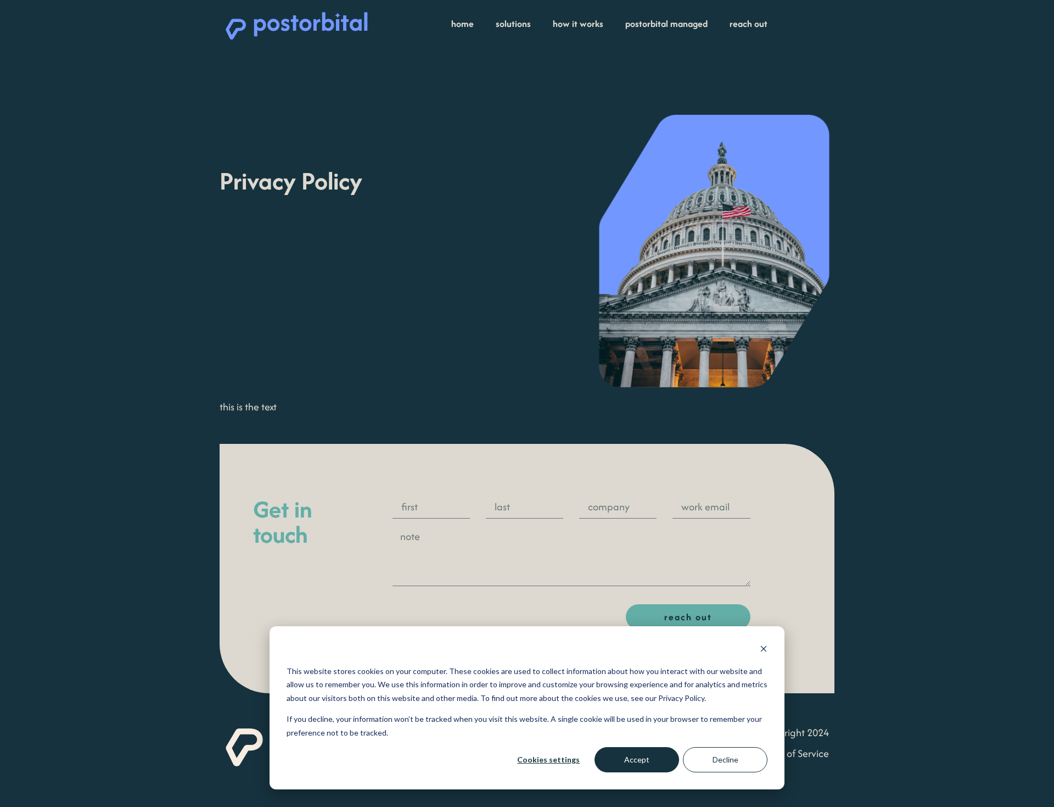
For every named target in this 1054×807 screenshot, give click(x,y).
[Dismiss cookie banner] (763, 650)
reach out (748, 23)
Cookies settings (548, 759)
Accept (636, 759)
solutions (513, 23)
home (462, 23)
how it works (578, 23)
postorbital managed (666, 23)
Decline (725, 759)
